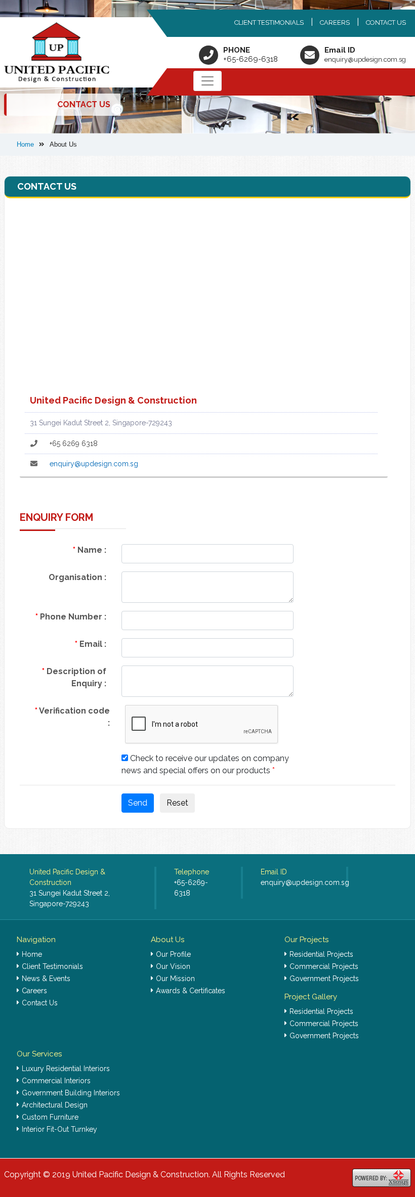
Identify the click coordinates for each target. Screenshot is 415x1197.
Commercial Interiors (56, 1081)
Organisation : (77, 577)
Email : (90, 644)
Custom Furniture (50, 1117)
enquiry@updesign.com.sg (365, 59)
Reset (177, 803)
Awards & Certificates (190, 991)
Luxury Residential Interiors (66, 1069)
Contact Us (386, 22)
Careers (335, 22)
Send (137, 803)
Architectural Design (55, 1105)
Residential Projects (321, 954)
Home (32, 954)
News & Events (46, 978)
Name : (89, 550)
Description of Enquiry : (74, 677)
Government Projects (324, 978)
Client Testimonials (269, 22)
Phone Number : (70, 617)
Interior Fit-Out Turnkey (59, 1129)
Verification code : (72, 717)
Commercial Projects (323, 966)
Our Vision (173, 966)
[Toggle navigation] (207, 81)
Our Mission (175, 978)
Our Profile (173, 954)
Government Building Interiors (71, 1093)
